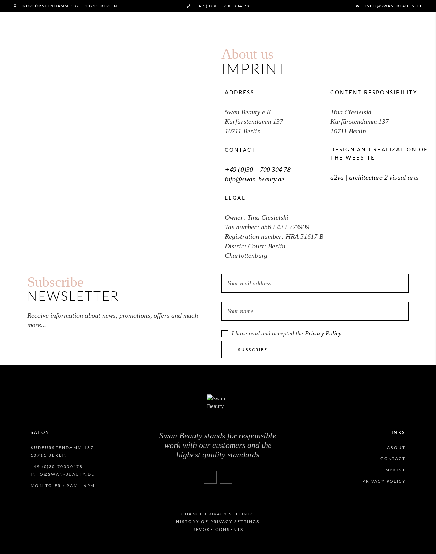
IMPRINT (394, 470)
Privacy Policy (323, 333)
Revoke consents (218, 529)
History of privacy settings (218, 522)
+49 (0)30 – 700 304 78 (258, 169)
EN (27, 26)
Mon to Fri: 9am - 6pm (63, 486)
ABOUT (396, 448)
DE (16, 26)
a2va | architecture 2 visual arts (374, 177)
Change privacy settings (217, 514)
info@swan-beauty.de (254, 179)
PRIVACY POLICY (383, 481)
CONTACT (392, 459)
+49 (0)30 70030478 (57, 467)
